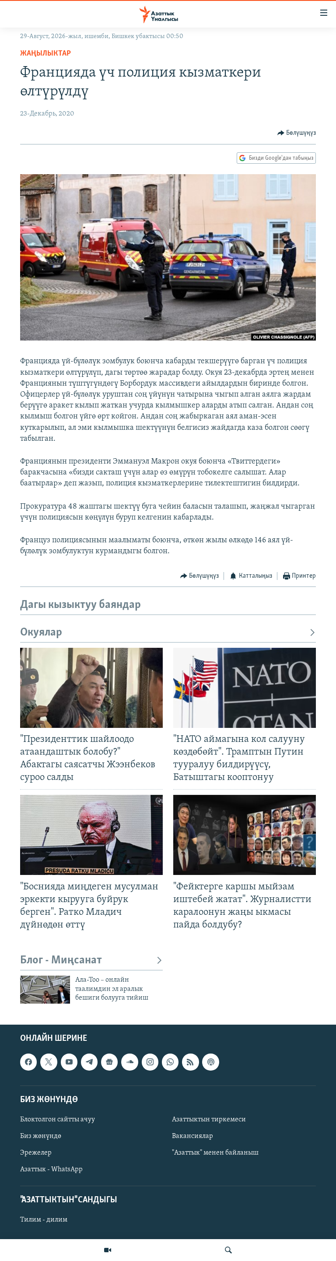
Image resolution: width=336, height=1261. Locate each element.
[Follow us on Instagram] (150, 1062)
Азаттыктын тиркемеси (209, 1119)
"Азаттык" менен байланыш (215, 1152)
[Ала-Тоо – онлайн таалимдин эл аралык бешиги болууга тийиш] (45, 990)
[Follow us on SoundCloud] (129, 1062)
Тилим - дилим (43, 1220)
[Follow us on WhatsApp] (170, 1062)
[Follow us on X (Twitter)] (48, 1062)
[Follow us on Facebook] (28, 1062)
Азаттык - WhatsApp (51, 1169)
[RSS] (190, 1062)
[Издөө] (228, 1250)
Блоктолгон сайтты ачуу (57, 1119)
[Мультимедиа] (107, 1250)
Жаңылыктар (45, 54)
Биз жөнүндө (40, 1136)
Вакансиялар (192, 1136)
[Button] (296, 133)
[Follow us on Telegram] (89, 1062)
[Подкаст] (210, 1062)
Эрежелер (36, 1152)
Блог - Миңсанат (61, 960)
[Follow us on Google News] (109, 1062)
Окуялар (41, 633)
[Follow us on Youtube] (69, 1062)
